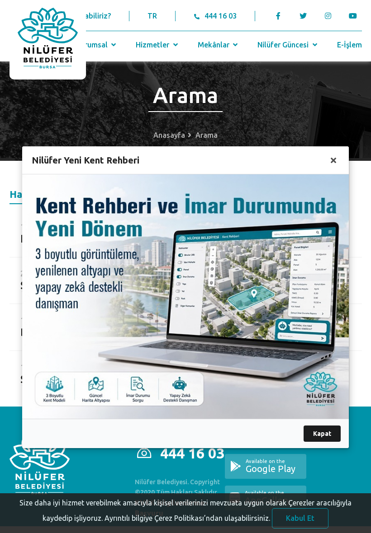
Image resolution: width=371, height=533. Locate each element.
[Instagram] (328, 16)
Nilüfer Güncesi (283, 45)
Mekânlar (214, 45)
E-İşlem (349, 45)
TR (152, 16)
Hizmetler (153, 45)
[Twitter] (303, 16)
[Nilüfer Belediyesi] (48, 40)
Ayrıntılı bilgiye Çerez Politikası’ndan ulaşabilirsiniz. (187, 518)
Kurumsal (92, 45)
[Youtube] (355, 16)
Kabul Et (300, 518)
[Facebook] (278, 16)
